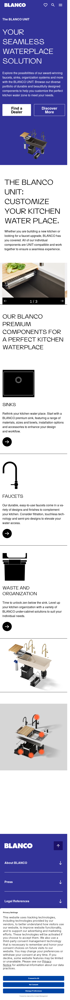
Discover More (49, 109)
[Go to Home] (15, 5)
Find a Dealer (16, 109)
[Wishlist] (45, 5)
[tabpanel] (33, 280)
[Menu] (60, 5)
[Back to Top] (58, 845)
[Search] (53, 5)
